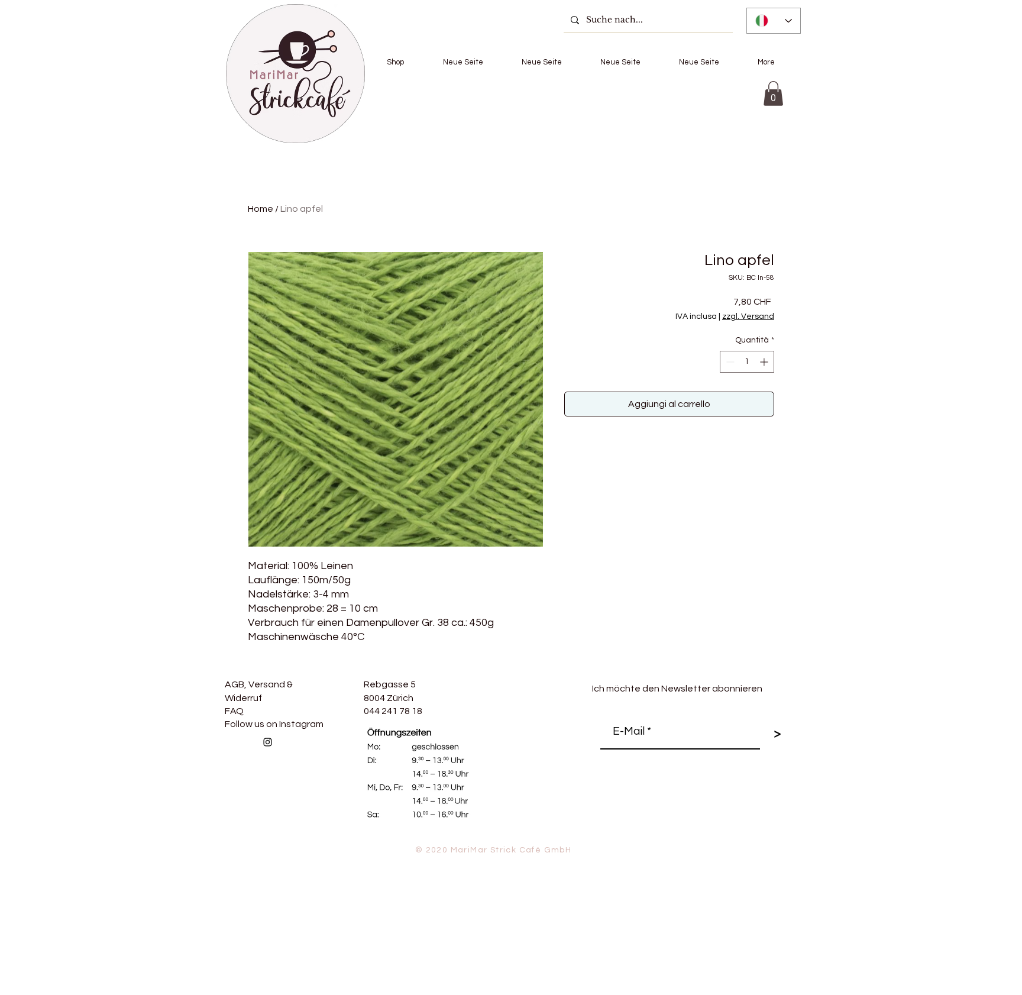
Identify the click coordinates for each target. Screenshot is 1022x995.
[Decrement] (729, 361)
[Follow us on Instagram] (267, 742)
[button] (395, 62)
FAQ (234, 711)
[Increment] (765, 361)
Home (260, 209)
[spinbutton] (747, 361)
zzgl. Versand (748, 316)
